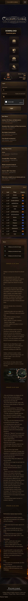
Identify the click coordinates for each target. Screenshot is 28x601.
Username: (4, 87)
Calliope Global (12, 2)
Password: (4, 93)
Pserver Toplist (4, 597)
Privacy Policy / (12, 594)
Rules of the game (20, 594)
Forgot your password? (20, 93)
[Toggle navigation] (25, 2)
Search (24, 187)
